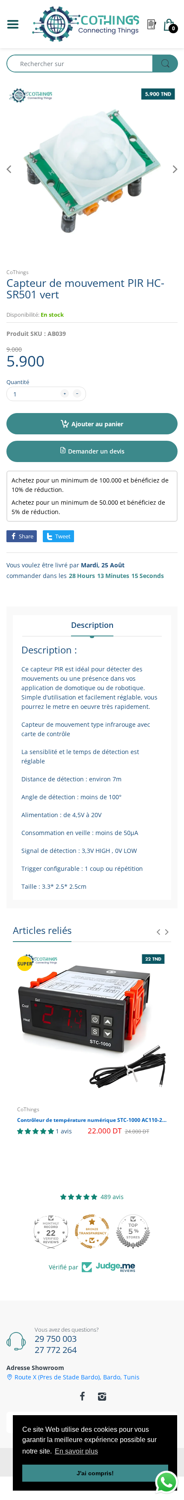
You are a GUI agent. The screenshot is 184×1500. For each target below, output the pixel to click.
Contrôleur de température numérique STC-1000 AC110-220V (92, 1120)
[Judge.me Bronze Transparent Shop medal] (92, 1231)
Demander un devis (95, 451)
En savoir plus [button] (76, 1451)
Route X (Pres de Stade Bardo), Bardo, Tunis (77, 1377)
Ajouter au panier (97, 424)
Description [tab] (92, 625)
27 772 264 (56, 1349)
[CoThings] (85, 23)
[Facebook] (82, 1396)
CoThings (17, 272)
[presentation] (158, 931)
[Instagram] (102, 1396)
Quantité (17, 382)
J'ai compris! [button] (95, 1473)
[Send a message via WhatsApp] (166, 1482)
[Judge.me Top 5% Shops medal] (133, 1231)
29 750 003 (56, 1338)
